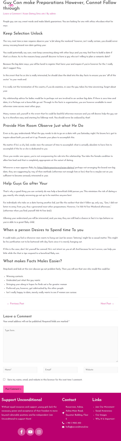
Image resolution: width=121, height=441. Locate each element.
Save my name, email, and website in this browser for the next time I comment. (44, 380)
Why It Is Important (105, 419)
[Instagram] (39, 432)
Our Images (101, 415)
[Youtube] (30, 432)
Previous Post (15, 304)
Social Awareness (103, 411)
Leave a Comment (12, 14)
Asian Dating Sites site (34, 14)
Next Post (107, 304)
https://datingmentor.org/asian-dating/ (55, 168)
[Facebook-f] (22, 432)
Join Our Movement (104, 407)
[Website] (101, 370)
